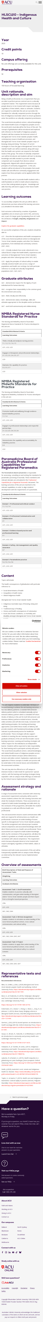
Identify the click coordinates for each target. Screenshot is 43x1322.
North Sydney (22, 1227)
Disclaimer (24, 1288)
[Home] (10, 4)
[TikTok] (16, 1252)
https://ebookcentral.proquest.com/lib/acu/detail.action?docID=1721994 (22, 1016)
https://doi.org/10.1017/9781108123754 (16, 1005)
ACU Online (21, 1238)
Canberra (5, 1238)
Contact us (5, 1217)
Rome (19, 1231)
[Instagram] (6, 1252)
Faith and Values (7, 1205)
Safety (4, 1291)
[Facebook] (2, 1252)
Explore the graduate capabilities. (13, 226)
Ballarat (4, 1227)
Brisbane (5, 1235)
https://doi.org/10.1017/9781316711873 (16, 1043)
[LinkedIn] (9, 1252)
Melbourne (5, 1242)
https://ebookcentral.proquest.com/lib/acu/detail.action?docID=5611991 (22, 1027)
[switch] (38, 658)
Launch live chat (8, 1154)
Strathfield (21, 1235)
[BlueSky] (20, 1252)
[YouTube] (13, 1252)
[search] (36, 2)
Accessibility (5, 1288)
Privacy (32, 1288)
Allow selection (21, 692)
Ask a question (8, 1189)
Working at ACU (7, 1209)
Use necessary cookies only (21, 699)
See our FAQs (7, 1182)
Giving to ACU (6, 1213)
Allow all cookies (21, 686)
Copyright (15, 1288)
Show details (32, 679)
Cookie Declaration (33, 641)
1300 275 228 (10, 1192)
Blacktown (5, 1231)
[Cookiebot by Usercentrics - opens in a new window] (32, 621)
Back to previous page (20, 1097)
